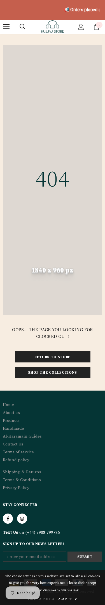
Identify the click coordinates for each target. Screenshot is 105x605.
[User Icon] (81, 27)
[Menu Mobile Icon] (6, 26)
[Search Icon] (22, 27)
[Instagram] (22, 519)
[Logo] (52, 26)
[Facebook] (8, 519)
